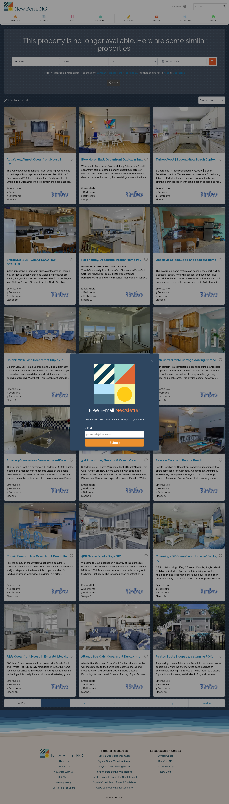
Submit (114, 443)
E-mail (88, 428)
